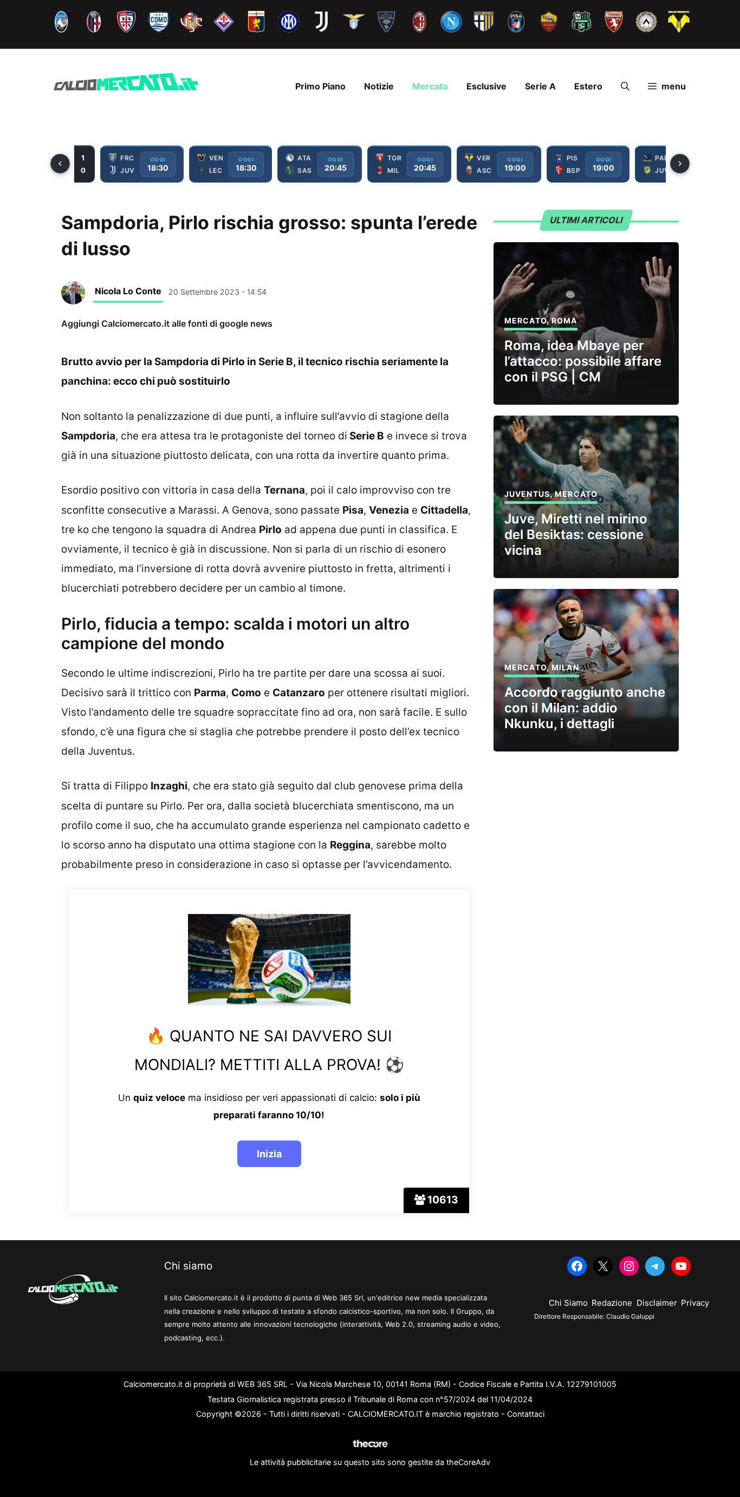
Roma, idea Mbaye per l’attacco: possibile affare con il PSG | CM (582, 361)
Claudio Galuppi (630, 1316)
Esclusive (486, 86)
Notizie (379, 86)
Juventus (527, 493)
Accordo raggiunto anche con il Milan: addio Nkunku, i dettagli (584, 707)
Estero (588, 86)
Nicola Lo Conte (128, 291)
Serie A (540, 86)
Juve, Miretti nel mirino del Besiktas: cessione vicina (575, 534)
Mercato (430, 86)
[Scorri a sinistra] (60, 163)
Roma (564, 320)
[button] (625, 86)
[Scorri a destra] (680, 163)
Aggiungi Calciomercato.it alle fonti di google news (166, 323)
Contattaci (525, 1413)
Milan (565, 667)
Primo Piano (320, 86)
